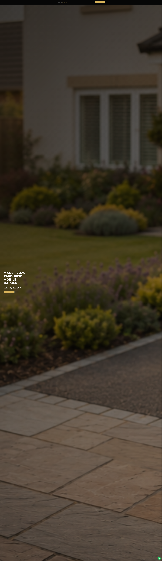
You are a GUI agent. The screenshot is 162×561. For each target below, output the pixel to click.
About (77, 2)
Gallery (84, 2)
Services (80, 2)
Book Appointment (100, 2)
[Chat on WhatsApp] (159, 558)
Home (74, 2)
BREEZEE (62, 2)
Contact (88, 2)
